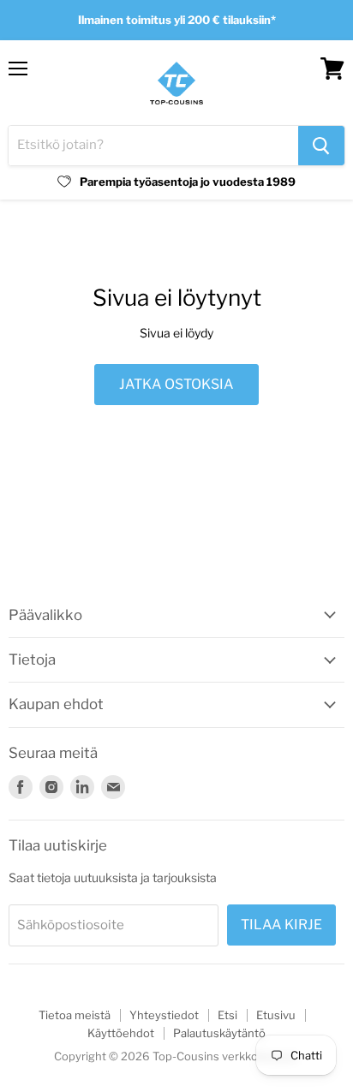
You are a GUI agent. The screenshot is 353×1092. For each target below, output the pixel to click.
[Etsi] (321, 145)
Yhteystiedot (164, 1015)
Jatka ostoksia (176, 384)
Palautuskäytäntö (219, 1033)
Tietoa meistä (75, 1015)
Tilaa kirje (281, 924)
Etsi (227, 1015)
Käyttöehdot (120, 1033)
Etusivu (276, 1015)
